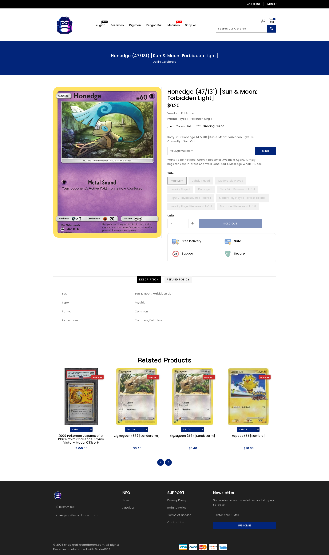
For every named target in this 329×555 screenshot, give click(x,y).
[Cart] (272, 21)
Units (171, 215)
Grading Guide (213, 126)
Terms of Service (179, 515)
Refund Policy (176, 507)
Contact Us (175, 522)
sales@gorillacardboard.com (76, 515)
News (125, 500)
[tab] (149, 279)
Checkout (253, 4)
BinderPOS (102, 549)
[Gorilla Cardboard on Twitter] (55, 4)
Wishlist (272, 4)
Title (170, 173)
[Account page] (263, 21)
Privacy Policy (176, 500)
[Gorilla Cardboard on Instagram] (62, 4)
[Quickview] (59, 449)
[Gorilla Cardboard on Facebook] (48, 4)
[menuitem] (100, 25)
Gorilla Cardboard (164, 62)
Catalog (128, 507)
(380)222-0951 (66, 507)
